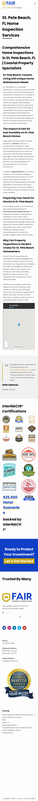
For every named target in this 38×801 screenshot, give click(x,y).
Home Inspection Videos (11, 730)
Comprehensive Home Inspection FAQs (17, 728)
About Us (5, 722)
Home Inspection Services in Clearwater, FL (18, 715)
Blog (4, 720)
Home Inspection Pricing (11, 717)
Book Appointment (9, 725)
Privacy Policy (7, 733)
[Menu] (35, 3)
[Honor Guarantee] (29, 498)
